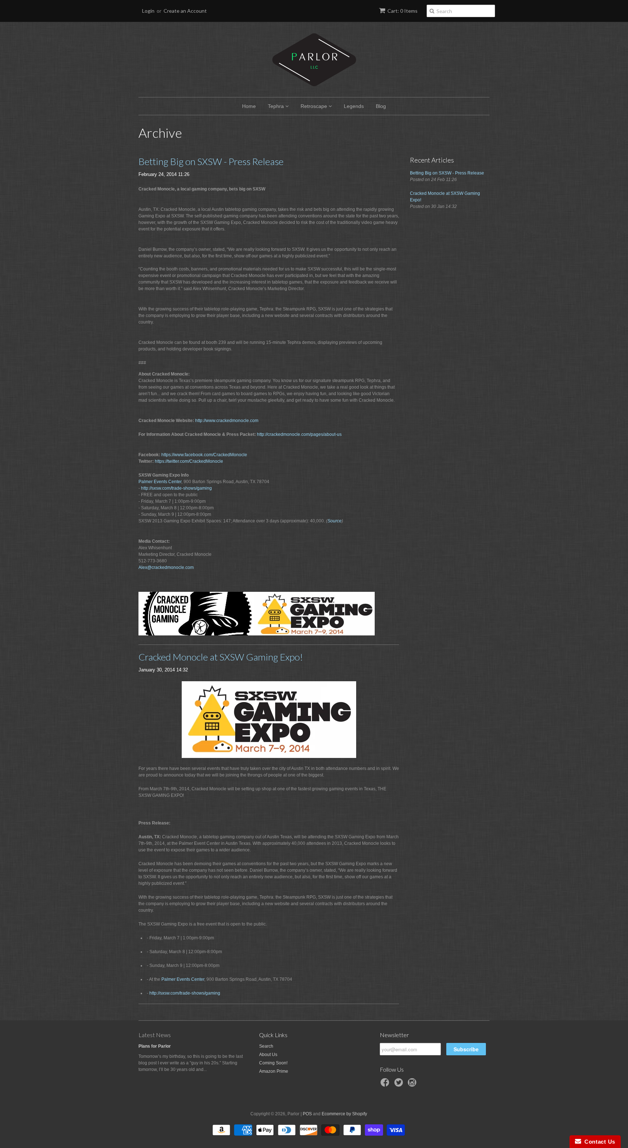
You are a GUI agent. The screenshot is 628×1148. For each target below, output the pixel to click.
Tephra (276, 106)
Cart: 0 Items (402, 11)
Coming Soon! (273, 1062)
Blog (381, 106)
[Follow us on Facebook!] (386, 1084)
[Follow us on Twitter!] (399, 1084)
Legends (354, 106)
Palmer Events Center (159, 481)
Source (334, 520)
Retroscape (315, 106)
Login (148, 11)
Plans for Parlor (154, 1046)
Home (249, 106)
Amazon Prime (273, 1071)
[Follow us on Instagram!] (413, 1084)
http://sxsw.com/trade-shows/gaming (176, 488)
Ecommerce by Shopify (344, 1113)
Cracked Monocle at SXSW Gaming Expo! (220, 657)
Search (266, 1046)
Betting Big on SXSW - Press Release (210, 161)
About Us (268, 1054)
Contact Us (598, 1142)
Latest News (154, 1034)
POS (307, 1113)
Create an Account (185, 11)
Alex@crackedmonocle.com (166, 567)
